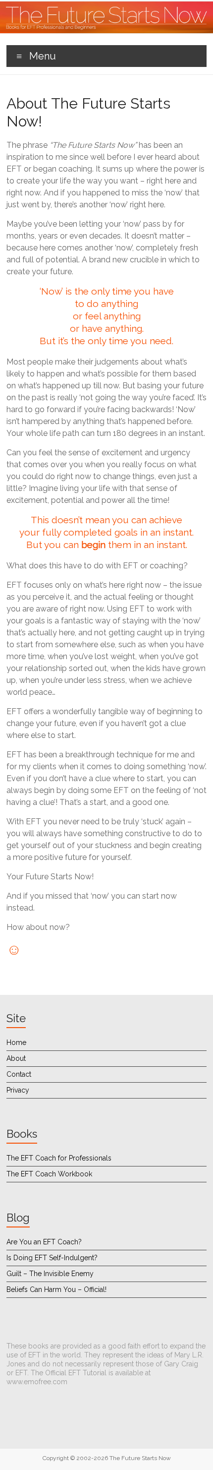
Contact (18, 1074)
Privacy (17, 1090)
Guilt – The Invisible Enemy (50, 1274)
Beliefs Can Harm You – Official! (56, 1289)
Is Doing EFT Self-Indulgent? (52, 1258)
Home (16, 1042)
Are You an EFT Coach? (44, 1242)
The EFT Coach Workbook (49, 1174)
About (16, 1058)
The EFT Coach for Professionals (58, 1158)
